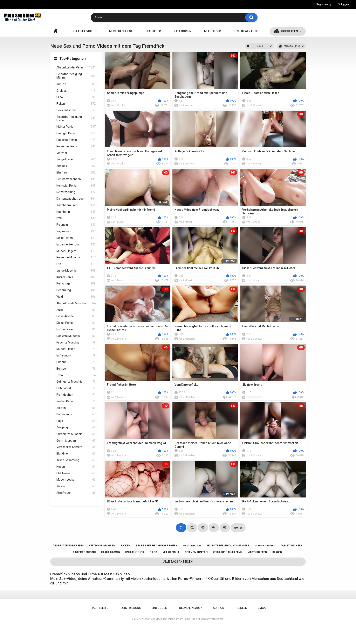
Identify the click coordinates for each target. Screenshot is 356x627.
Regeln (242, 608)
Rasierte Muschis (76, 336)
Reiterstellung (76, 192)
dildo (153, 552)
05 (224, 527)
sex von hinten (196, 552)
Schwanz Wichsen (76, 179)
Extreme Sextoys (76, 244)
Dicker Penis (76, 322)
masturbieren (257, 552)
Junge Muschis (76, 270)
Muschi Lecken (76, 479)
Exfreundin (76, 355)
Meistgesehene (121, 31)
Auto (76, 309)
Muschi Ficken (76, 349)
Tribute (76, 84)
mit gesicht (171, 552)
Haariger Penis (76, 133)
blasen (277, 552)
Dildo (76, 97)
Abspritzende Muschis (76, 303)
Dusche (76, 362)
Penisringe (76, 283)
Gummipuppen (76, 440)
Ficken (76, 103)
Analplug (76, 427)
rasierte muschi (84, 552)
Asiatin (76, 408)
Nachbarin (76, 211)
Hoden (76, 466)
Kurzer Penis (76, 277)
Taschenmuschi (76, 205)
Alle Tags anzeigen (178, 561)
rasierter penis (134, 552)
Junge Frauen (76, 159)
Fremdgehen (76, 394)
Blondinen (76, 453)
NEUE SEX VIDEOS (84, 31)
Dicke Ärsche (76, 316)
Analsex (76, 166)
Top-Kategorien (72, 58)
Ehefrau (76, 172)
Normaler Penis (76, 185)
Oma (76, 375)
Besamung (76, 290)
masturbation (192, 545)
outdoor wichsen (102, 545)
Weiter (238, 527)
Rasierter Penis (76, 139)
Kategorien (182, 31)
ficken (125, 545)
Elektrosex (76, 473)
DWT (76, 218)
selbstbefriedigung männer (227, 545)
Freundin (76, 224)
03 (203, 527)
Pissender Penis (76, 146)
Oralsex (76, 90)
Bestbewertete (246, 31)
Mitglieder (212, 31)
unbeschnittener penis (227, 552)
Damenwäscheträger (76, 198)
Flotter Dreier (76, 329)
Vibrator (76, 153)
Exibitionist (76, 388)
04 (213, 527)
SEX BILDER (153, 31)
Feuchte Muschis (76, 342)
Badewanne (76, 414)
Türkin (76, 486)
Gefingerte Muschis (76, 381)
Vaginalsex (76, 231)
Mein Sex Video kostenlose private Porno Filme (171, 619)
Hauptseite (55, 31)
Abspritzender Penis (76, 67)
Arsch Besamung (76, 460)
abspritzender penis (68, 545)
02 (192, 527)
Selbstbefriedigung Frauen (76, 118)
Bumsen (76, 368)
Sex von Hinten (76, 110)
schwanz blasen (264, 545)
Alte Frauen (76, 492)
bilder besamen (110, 552)
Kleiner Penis (76, 126)
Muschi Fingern (76, 251)
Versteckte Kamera (76, 447)
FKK (76, 264)
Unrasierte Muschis (76, 434)
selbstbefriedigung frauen (157, 545)
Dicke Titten (76, 237)
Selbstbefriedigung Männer (76, 75)
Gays (76, 420)
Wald (76, 296)
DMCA (262, 608)
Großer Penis (76, 401)
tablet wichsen (291, 545)
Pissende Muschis (76, 257)
